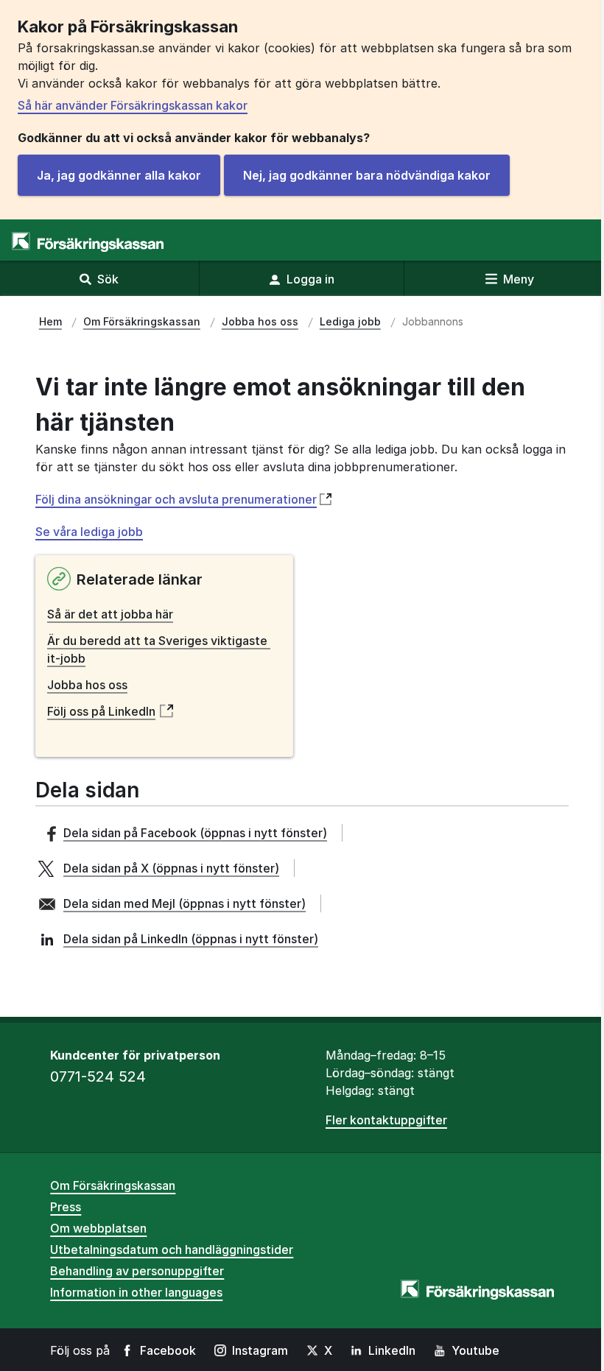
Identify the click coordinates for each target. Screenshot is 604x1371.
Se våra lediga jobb (89, 531)
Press (65, 1206)
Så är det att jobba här (110, 614)
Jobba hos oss (87, 684)
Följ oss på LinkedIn (101, 711)
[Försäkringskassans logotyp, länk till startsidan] (88, 242)
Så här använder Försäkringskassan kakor (132, 105)
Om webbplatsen (98, 1228)
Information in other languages (136, 1292)
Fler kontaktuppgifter (386, 1120)
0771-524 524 (98, 1076)
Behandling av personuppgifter (137, 1270)
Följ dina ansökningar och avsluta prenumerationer (176, 499)
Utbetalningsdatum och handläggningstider (171, 1249)
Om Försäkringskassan (112, 1185)
